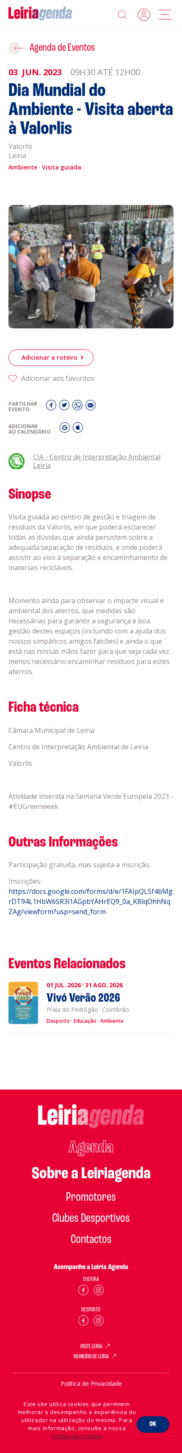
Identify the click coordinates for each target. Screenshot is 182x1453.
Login (144, 14)
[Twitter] (65, 407)
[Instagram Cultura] (98, 1292)
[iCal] (77, 429)
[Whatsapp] (78, 407)
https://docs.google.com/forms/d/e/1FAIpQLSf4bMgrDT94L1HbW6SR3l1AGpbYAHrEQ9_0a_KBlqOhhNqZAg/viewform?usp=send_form (90, 901)
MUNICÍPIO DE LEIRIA (91, 1357)
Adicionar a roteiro (49, 357)
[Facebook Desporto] (83, 1322)
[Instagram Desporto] (98, 1322)
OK (153, 1424)
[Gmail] (65, 429)
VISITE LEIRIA (91, 1347)
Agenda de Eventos (62, 48)
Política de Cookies (77, 1436)
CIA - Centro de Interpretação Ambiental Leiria (96, 461)
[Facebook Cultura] (83, 1292)
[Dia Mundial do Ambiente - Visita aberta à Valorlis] (91, 267)
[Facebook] (52, 407)
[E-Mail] (90, 407)
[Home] (40, 14)
